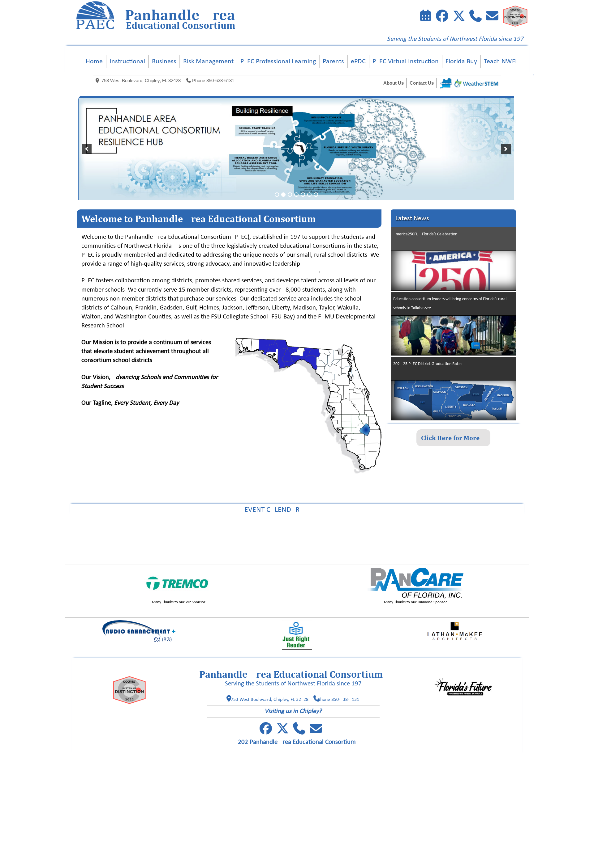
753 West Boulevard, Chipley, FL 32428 (141, 80)
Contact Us (422, 83)
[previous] (87, 149)
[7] (316, 194)
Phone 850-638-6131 (213, 80)
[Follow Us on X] (282, 731)
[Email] (492, 17)
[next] (506, 149)
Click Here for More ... (453, 438)
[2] (283, 194)
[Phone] (475, 17)
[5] (303, 194)
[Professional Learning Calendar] (425, 17)
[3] (290, 194)
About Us (393, 83)
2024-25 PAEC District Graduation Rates (427, 364)
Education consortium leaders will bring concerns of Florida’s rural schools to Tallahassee (449, 303)
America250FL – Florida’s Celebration (425, 234)
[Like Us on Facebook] (442, 17)
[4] (296, 194)
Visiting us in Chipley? (293, 711)
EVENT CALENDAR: (297, 510)
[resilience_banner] (296, 149)
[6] (309, 194)
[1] (277, 194)
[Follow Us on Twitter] (459, 17)
